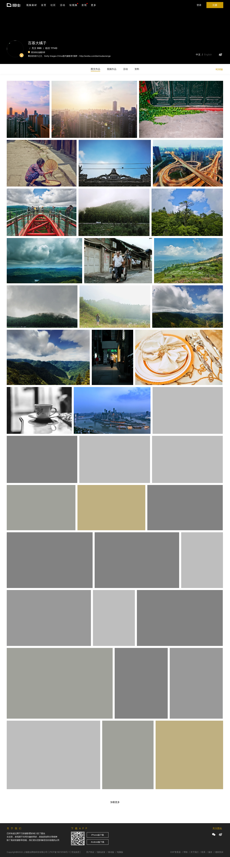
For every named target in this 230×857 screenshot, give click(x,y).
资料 (137, 69)
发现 (84, 5)
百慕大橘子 (17, 92)
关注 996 (37, 48)
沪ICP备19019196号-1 (59, 852)
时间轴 (219, 69)
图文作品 (95, 69)
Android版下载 (97, 842)
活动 (62, 5)
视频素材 (31, 5)
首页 (43, 5)
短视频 (73, 5)
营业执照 (75, 852)
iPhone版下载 (97, 835)
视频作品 (111, 69)
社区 (53, 5)
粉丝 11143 (51, 48)
